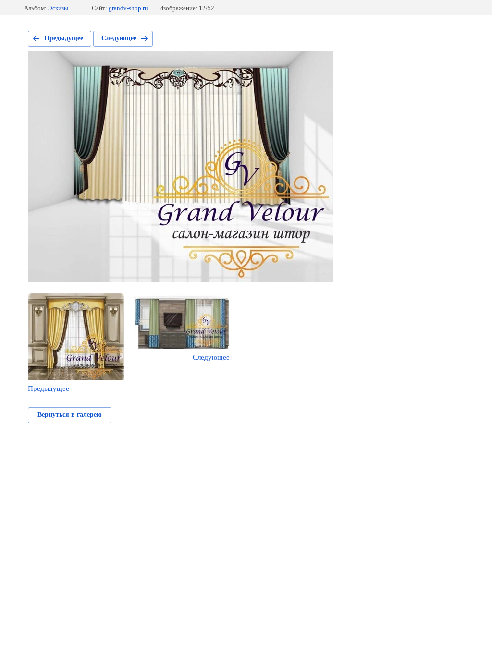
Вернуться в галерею (69, 414)
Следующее (118, 38)
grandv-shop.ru (128, 8)
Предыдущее (63, 38)
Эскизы (58, 8)
